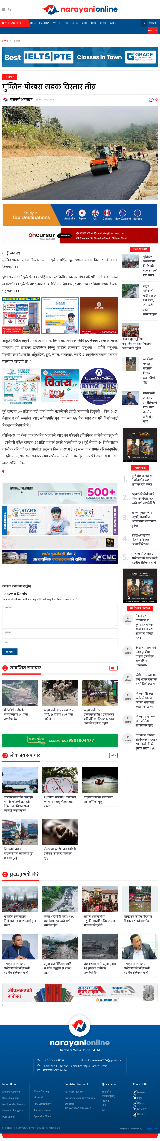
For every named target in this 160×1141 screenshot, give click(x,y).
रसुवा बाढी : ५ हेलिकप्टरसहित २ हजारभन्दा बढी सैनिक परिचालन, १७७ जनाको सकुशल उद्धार (99, 717)
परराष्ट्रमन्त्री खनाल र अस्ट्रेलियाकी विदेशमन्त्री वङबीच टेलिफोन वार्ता (150, 407)
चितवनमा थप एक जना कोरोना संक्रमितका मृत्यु (145, 721)
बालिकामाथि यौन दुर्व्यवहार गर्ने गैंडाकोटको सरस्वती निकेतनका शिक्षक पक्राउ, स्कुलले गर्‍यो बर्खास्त (18, 804)
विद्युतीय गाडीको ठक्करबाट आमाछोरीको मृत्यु (98, 800)
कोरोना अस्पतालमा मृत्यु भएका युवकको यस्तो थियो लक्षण (146, 680)
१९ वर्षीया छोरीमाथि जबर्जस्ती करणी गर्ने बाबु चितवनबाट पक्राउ (60, 802)
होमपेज (32, 23)
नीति (104, 1105)
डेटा (103, 1110)
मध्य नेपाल (57, 23)
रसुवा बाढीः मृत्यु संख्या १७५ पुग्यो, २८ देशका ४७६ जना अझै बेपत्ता (59, 715)
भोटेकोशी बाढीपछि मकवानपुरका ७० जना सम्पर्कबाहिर (16, 715)
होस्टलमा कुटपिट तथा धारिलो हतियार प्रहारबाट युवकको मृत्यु (60, 854)
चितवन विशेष (44, 23)
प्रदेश (66, 23)
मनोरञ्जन (103, 23)
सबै (113, 668)
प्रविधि (93, 23)
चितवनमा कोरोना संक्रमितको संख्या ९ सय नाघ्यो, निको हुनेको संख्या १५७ (146, 742)
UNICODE (152, 30)
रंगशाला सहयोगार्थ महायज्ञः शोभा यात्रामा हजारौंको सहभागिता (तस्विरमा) (146, 656)
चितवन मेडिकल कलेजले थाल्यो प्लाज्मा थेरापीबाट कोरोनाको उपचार (145, 700)
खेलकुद (112, 23)
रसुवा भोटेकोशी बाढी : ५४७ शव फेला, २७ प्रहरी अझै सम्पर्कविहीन (150, 300)
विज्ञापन (105, 1101)
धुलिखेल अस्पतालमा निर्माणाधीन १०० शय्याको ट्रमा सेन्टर (150, 266)
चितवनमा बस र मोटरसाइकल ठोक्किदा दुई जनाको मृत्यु (18, 854)
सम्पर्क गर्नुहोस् (108, 1096)
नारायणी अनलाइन (21, 99)
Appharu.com (151, 1128)
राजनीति (75, 23)
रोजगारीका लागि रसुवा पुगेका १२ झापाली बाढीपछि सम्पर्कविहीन (100, 968)
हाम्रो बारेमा (107, 1092)
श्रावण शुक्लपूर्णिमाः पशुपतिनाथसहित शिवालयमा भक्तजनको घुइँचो (137, 343)
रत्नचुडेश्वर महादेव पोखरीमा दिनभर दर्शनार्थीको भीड (149, 371)
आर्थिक (85, 23)
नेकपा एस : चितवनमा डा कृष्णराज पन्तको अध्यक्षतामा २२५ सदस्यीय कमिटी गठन (144, 627)
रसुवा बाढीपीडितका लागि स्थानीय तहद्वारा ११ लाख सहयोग (57, 968)
